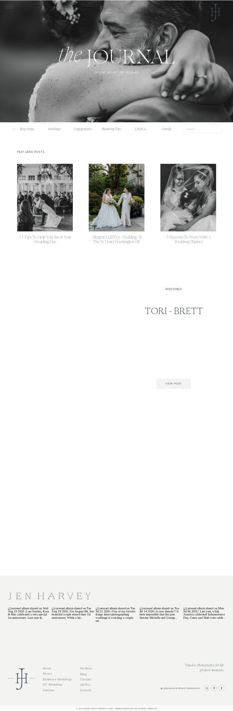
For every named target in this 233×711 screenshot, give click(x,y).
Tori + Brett (174, 312)
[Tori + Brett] (69, 338)
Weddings (173, 289)
